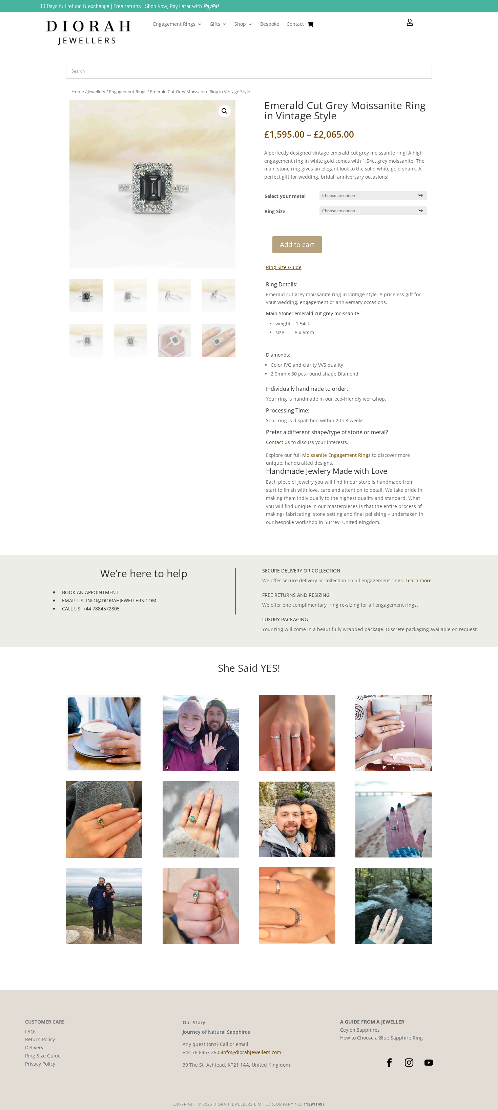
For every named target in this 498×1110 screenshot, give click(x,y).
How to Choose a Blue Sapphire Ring (381, 1037)
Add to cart (297, 244)
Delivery (34, 1047)
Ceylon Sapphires (360, 1030)
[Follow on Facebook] (389, 1062)
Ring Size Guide (284, 267)
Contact (295, 24)
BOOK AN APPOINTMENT (90, 592)
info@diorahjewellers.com (251, 1052)
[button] (225, 111)
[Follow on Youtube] (428, 1062)
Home (77, 91)
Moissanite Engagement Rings (337, 455)
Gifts (215, 24)
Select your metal (285, 196)
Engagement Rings (174, 24)
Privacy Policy (40, 1064)
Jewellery (96, 91)
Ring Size (275, 211)
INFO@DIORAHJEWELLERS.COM (121, 600)
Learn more (419, 580)
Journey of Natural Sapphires (216, 1032)
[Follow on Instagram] (408, 1062)
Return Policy (40, 1039)
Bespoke (269, 24)
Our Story (194, 1022)
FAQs (31, 1031)
